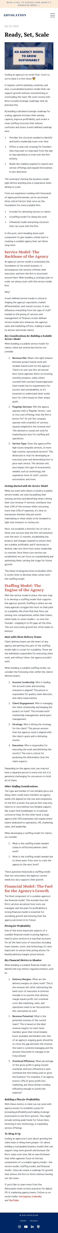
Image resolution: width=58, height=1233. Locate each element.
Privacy (34, 1221)
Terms (23, 1221)
